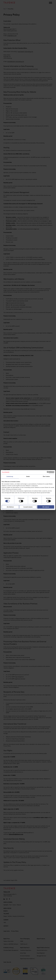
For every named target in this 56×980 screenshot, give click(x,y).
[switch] (21, 501)
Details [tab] (28, 476)
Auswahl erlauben (28, 506)
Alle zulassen (45, 506)
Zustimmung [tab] (9, 476)
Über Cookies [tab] (46, 476)
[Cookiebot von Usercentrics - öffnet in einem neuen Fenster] (48, 472)
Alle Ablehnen (10, 506)
